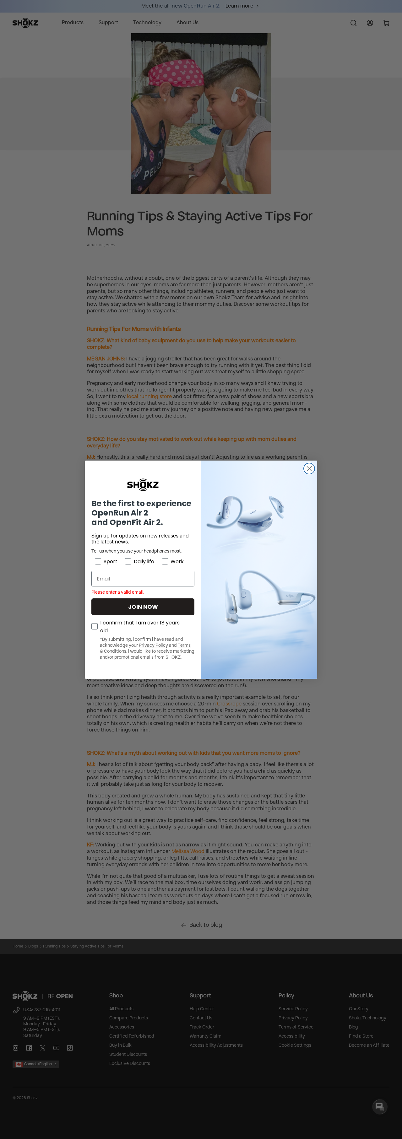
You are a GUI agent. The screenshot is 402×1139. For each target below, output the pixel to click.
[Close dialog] (309, 468)
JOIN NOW (143, 607)
